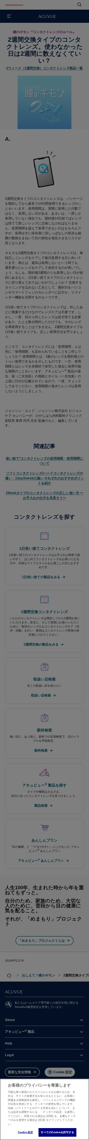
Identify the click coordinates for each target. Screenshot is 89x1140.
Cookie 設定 (25, 1132)
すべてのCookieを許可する (57, 1132)
